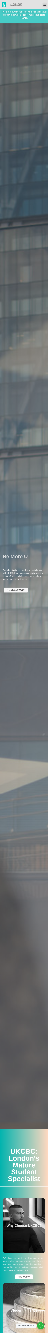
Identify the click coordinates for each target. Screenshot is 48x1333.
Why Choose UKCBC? (24, 1225)
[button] (44, 5)
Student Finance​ (24, 1310)
